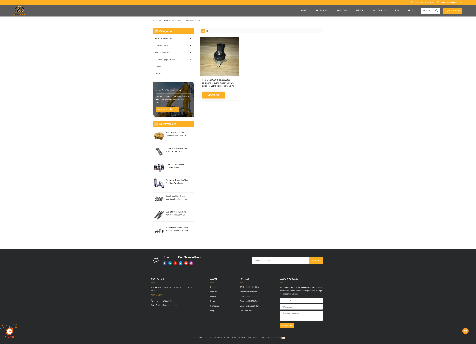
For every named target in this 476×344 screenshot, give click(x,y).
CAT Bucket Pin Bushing (249, 287)
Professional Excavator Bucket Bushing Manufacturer (176, 166)
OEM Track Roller (246, 310)
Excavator (158, 73)
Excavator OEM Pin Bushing (251, 301)
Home (303, 10)
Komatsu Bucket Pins (248, 292)
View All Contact (157, 295)
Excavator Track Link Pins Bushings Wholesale (177, 181)
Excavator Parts (161, 45)
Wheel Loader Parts (163, 52)
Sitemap (194, 338)
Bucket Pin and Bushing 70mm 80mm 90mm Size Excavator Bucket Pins (176, 213)
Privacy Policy (209, 338)
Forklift (157, 66)
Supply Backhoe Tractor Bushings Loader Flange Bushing (176, 197)
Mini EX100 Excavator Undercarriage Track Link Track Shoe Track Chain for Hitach (177, 134)
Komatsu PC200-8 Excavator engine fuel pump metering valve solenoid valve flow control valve (218, 82)
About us (341, 10)
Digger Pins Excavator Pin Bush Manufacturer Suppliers (177, 150)
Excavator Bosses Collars (250, 306)
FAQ (397, 10)
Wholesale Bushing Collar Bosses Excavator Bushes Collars (177, 229)
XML (200, 338)
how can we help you (168, 90)
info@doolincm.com (454, 2)
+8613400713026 (427, 2)
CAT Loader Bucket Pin (249, 296)
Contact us (379, 10)
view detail (213, 95)
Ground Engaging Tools (164, 59)
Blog (411, 10)
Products (321, 10)
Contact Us (163, 109)
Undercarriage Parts (163, 38)
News (359, 10)
